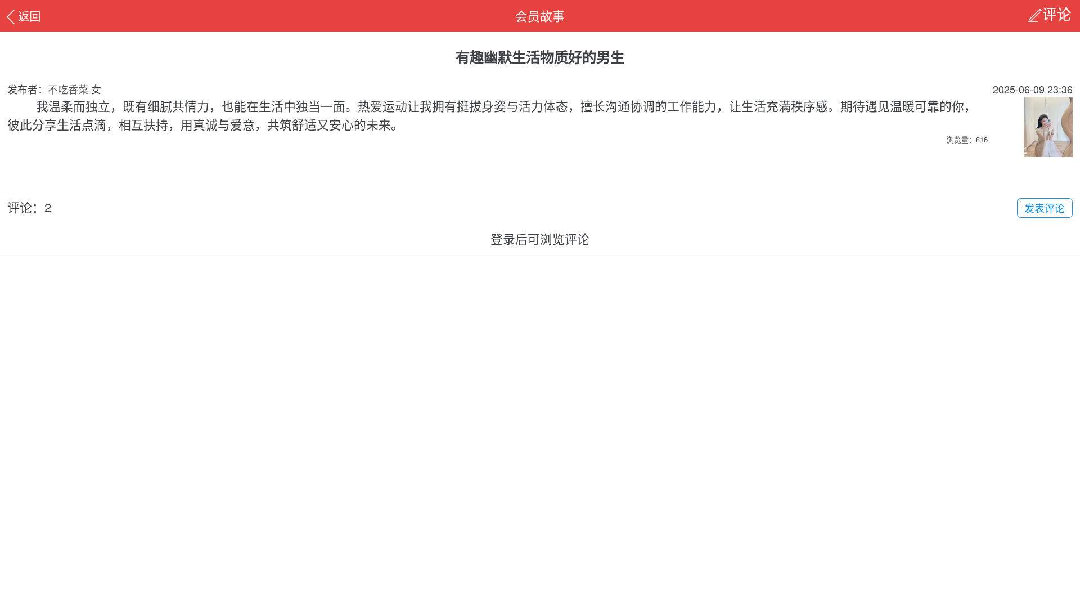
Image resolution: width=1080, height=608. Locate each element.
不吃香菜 (68, 89)
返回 (29, 15)
